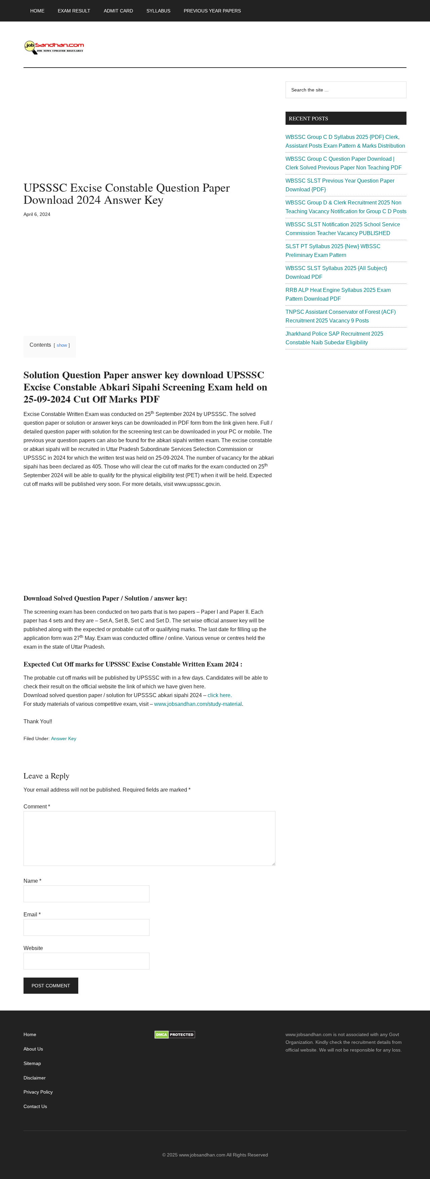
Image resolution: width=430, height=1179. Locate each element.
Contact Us (35, 1106)
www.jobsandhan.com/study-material (198, 704)
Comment (37, 806)
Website (33, 948)
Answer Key (63, 738)
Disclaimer (35, 1077)
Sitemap (32, 1063)
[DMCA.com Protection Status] (175, 1037)
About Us (33, 1049)
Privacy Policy (38, 1092)
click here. (220, 695)
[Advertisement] (149, 131)
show (62, 345)
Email (32, 914)
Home (30, 1034)
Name (32, 881)
